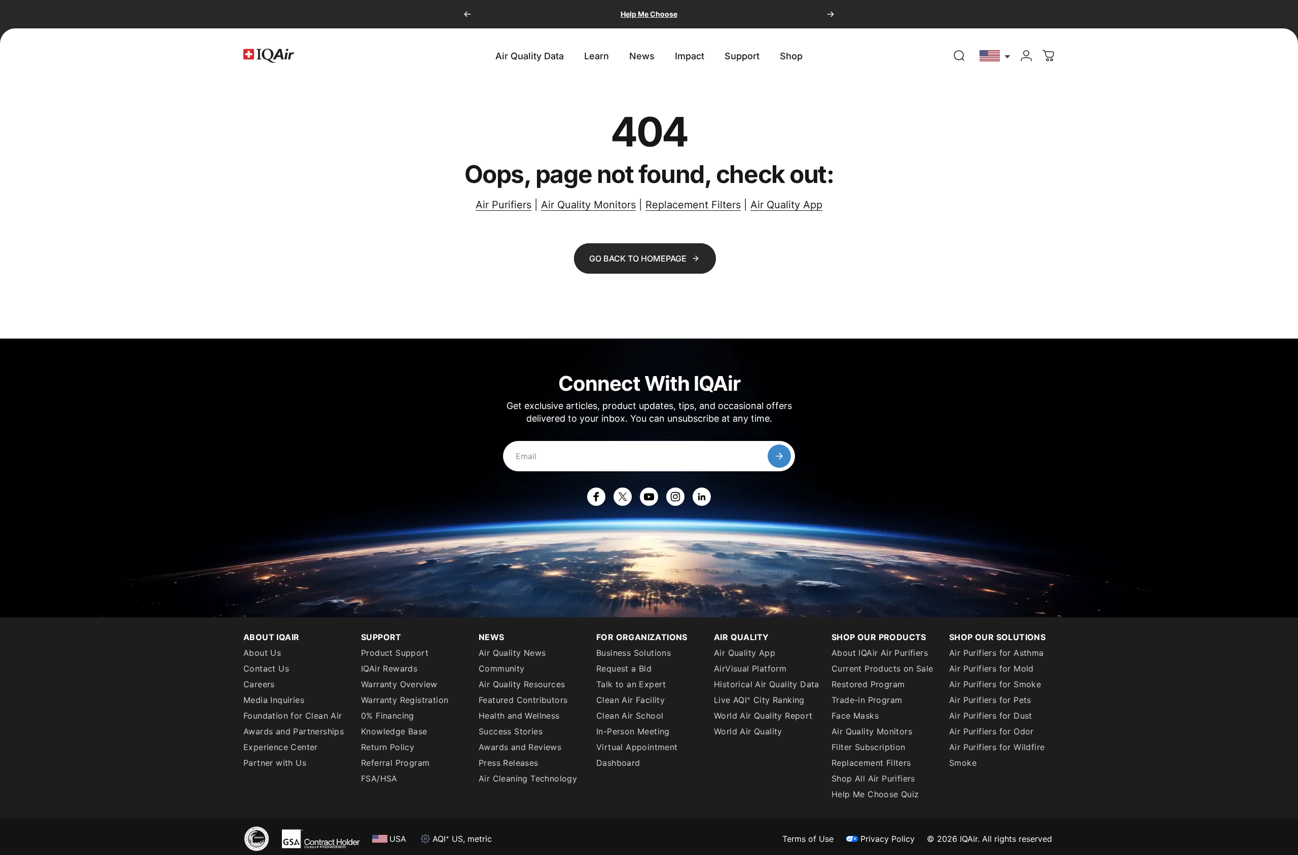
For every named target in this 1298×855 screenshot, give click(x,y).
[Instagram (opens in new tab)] (675, 497)
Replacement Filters (693, 205)
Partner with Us (274, 763)
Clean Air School (629, 716)
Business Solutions (633, 653)
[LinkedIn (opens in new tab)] (702, 497)
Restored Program (868, 684)
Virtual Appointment (637, 747)
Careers (259, 684)
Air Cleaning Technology (528, 778)
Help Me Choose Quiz (875, 794)
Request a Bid (624, 668)
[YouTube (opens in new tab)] (649, 497)
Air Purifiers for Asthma (996, 653)
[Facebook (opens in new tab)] (596, 497)
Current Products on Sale (882, 668)
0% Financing (387, 716)
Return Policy (387, 747)
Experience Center (280, 747)
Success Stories (511, 731)
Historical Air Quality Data (766, 684)
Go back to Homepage (638, 258)
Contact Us (266, 668)
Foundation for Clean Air (292, 716)
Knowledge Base (394, 731)
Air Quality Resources (522, 684)
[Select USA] (995, 55)
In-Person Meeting (633, 731)
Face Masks (855, 716)
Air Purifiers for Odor (991, 731)
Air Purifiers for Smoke (995, 684)
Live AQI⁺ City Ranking (759, 700)
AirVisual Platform (750, 668)
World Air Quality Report (763, 716)
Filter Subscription (869, 747)
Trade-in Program (867, 700)
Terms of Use (808, 839)
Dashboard (618, 763)
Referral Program (395, 763)
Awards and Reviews (520, 747)
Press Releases (508, 763)
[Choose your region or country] (995, 55)
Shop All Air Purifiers (873, 778)
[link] (959, 56)
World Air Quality (748, 731)
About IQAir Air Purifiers (880, 653)
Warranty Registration (404, 700)
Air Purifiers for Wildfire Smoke (996, 755)
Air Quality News (512, 653)
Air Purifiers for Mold (991, 668)
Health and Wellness (519, 716)
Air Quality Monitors (588, 205)
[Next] (830, 14)
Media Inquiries (273, 700)
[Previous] (467, 14)
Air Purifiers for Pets (990, 700)
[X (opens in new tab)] (623, 497)
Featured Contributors (523, 700)
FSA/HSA (379, 778)
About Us (262, 653)
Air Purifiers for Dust (990, 716)
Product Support (394, 653)
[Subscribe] (779, 456)
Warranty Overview (399, 684)
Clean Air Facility (630, 700)
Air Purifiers (503, 205)
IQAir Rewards (389, 668)
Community (502, 668)
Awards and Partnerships (293, 731)
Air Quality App (786, 205)
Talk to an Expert (631, 684)
